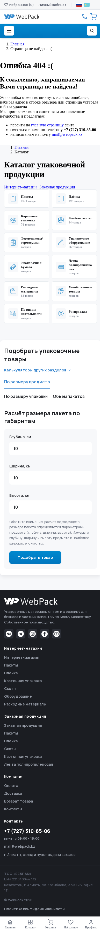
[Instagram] (32, 633)
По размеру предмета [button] (27, 382)
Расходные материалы (25, 704)
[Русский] (79, 5)
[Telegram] (20, 633)
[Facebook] (44, 633)
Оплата (11, 785)
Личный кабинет (53, 4)
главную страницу (47, 125)
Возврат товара (18, 801)
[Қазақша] (87, 5)
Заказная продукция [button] (57, 187)
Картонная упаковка (23, 680)
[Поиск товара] (92, 31)
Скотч (10, 688)
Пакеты (11, 665)
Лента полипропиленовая (28, 764)
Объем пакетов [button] (69, 396)
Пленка (11, 672)
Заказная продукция (23, 725)
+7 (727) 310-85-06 (27, 831)
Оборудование (18, 696)
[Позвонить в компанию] (84, 16)
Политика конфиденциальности (34, 908)
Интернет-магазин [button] (20, 187)
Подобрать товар (35, 557)
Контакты (13, 808)
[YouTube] (56, 633)
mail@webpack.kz (67, 134)
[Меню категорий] (9, 31)
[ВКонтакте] (8, 633)
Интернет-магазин (21, 657)
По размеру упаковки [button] (26, 396)
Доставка (13, 793)
